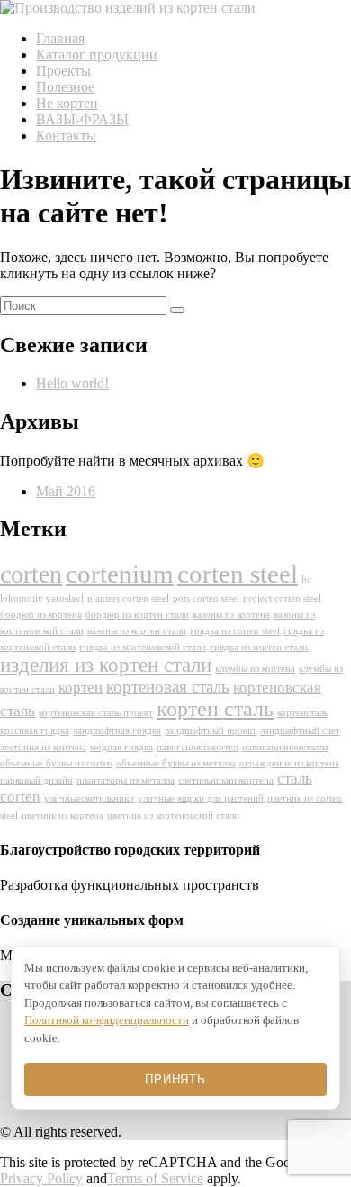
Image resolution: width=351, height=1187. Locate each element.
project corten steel (282, 598)
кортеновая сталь (168, 686)
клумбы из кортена (255, 669)
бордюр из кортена (41, 615)
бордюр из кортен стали (137, 615)
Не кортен (67, 103)
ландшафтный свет (300, 731)
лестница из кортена (43, 747)
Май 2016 (65, 491)
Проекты (63, 70)
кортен (80, 687)
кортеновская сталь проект (96, 713)
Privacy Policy (41, 1178)
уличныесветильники (89, 798)
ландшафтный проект (210, 731)
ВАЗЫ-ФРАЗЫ (82, 119)
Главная (60, 38)
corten (31, 574)
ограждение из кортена (289, 763)
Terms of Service (155, 1178)
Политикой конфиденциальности (106, 1020)
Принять (175, 1079)
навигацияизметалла (285, 747)
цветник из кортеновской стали (173, 815)
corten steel (237, 573)
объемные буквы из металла (176, 763)
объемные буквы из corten (56, 763)
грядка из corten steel (235, 631)
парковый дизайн (36, 780)
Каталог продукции (97, 54)
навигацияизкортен (197, 747)
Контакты (66, 135)
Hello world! (72, 383)
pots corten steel (206, 598)
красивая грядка (34, 731)
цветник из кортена (63, 815)
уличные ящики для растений (201, 798)
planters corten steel (128, 598)
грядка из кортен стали (259, 647)
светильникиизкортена (226, 780)
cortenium (120, 573)
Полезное (65, 87)
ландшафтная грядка (117, 731)
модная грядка (121, 747)
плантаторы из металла (125, 780)
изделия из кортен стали (106, 665)
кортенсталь (302, 713)
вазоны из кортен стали (136, 631)
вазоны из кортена (231, 615)
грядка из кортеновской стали (142, 647)
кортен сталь (215, 708)
